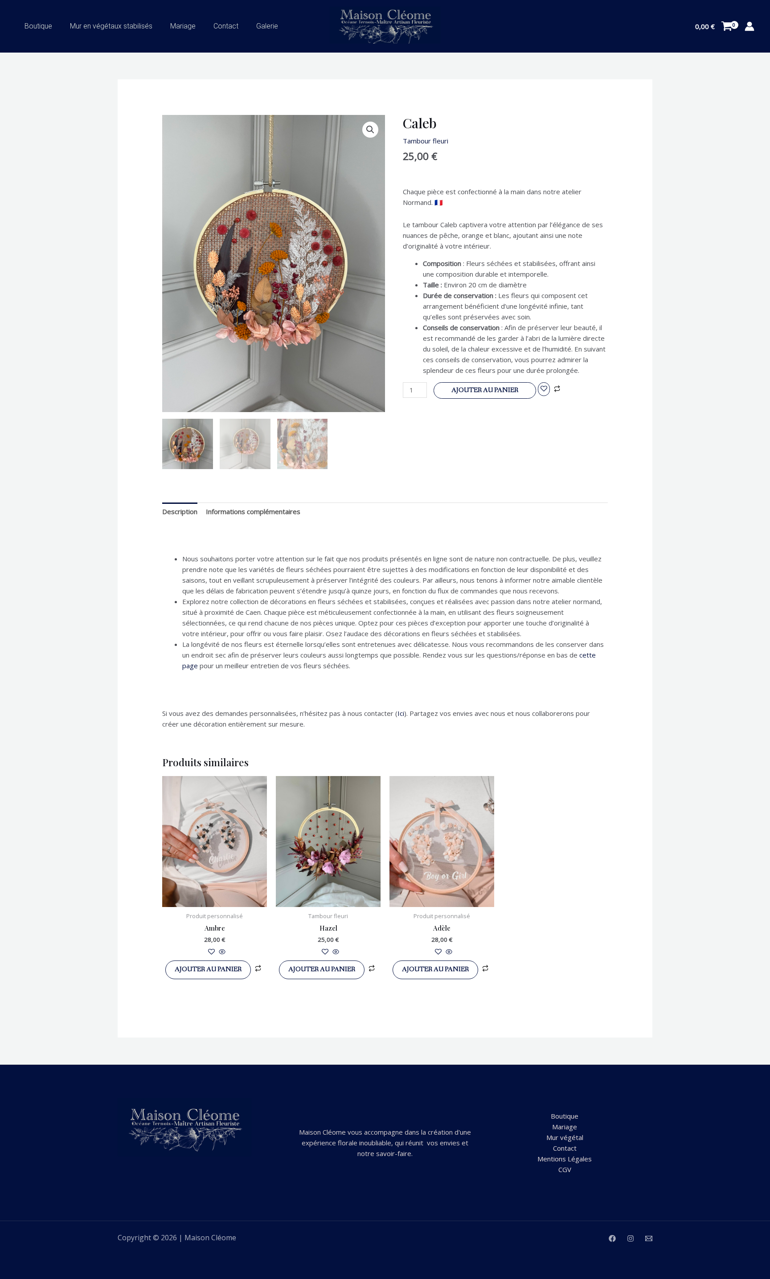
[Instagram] (630, 1238)
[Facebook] (612, 1238)
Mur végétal (564, 1137)
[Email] (648, 1238)
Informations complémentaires (253, 511)
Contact (225, 26)
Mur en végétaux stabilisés (111, 26)
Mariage (183, 26)
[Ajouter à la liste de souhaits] (544, 389)
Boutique (38, 26)
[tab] (179, 511)
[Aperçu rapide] (221, 952)
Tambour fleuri (425, 140)
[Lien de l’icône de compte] (749, 26)
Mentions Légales (564, 1158)
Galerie (267, 26)
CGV (564, 1169)
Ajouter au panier (484, 390)
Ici (400, 713)
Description (179, 511)
